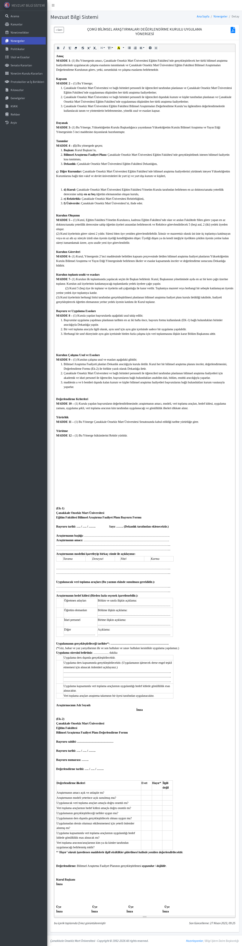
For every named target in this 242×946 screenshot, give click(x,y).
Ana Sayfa (203, 16)
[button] (58, 48)
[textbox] (144, 484)
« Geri (59, 29)
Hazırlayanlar (194, 941)
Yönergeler (220, 16)
